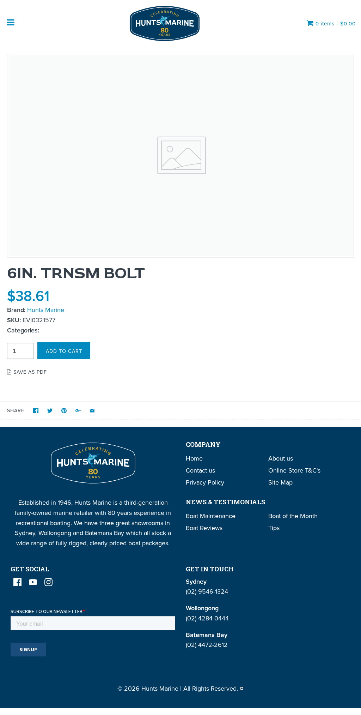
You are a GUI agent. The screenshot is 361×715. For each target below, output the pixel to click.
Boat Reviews (204, 527)
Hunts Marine (45, 309)
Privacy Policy (205, 482)
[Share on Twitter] (50, 410)
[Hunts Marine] (164, 23)
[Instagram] (48, 582)
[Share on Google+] (78, 410)
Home (194, 458)
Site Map (280, 482)
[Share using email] (92, 410)
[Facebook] (17, 582)
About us (280, 458)
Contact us (200, 470)
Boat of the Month (293, 515)
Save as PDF (29, 372)
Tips (274, 527)
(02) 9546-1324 (207, 591)
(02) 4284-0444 (207, 618)
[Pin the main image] (64, 410)
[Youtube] (33, 582)
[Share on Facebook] (35, 410)
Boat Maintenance (210, 515)
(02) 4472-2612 (207, 644)
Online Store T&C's (294, 470)
